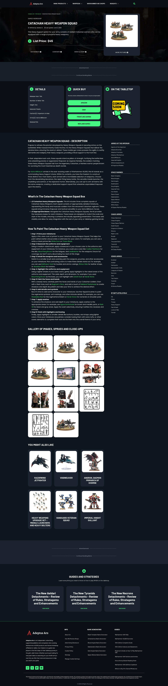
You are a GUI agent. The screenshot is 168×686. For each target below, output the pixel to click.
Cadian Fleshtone (93, 249)
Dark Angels (114, 181)
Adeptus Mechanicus (117, 155)
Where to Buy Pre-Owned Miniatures (126, 668)
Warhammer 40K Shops (96, 3)
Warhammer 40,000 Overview (124, 638)
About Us (68, 634)
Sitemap (67, 655)
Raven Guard (115, 194)
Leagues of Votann (117, 270)
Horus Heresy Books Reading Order (125, 660)
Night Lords (114, 233)
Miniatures (38, 14)
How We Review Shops (72, 638)
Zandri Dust (77, 277)
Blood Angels (115, 178)
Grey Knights (115, 186)
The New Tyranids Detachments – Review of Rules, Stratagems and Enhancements (84, 598)
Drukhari (113, 260)
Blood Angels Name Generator (97, 643)
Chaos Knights (115, 220)
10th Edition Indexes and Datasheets (126, 647)
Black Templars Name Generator (97, 634)
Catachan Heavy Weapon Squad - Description (57, 140)
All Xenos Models (116, 286)
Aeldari (113, 262)
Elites (113, 299)
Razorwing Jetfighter (40, 479)
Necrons (113, 273)
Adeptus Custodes (117, 152)
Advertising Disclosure (72, 643)
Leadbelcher (74, 251)
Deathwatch (115, 184)
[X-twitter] (32, 668)
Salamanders (115, 197)
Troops (113, 302)
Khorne (113, 231)
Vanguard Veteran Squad (66, 519)
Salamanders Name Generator (97, 647)
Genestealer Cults (116, 268)
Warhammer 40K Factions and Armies (126, 656)
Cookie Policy (69, 651)
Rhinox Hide (83, 264)
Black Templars (115, 176)
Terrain (113, 312)
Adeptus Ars (31, 14)
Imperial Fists (115, 189)
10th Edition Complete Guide (123, 643)
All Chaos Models (116, 249)
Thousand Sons (116, 241)
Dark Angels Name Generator (97, 651)
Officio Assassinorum (117, 163)
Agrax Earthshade (67, 304)
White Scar (55, 241)
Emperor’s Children (117, 228)
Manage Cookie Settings (72, 659)
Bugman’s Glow (58, 284)
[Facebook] (41, 668)
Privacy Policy (69, 647)
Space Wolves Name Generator (97, 655)
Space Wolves (115, 199)
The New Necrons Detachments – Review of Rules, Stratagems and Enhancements (122, 598)
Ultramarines (115, 202)
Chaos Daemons (116, 218)
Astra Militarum (37, 172)
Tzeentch (114, 244)
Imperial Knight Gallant (92, 519)
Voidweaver (66, 478)
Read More (46, 608)
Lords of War (115, 310)
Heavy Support (115, 304)
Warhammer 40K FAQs (121, 634)
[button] (134, 3)
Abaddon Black (39, 266)
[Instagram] (27, 668)
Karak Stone (89, 277)
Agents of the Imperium (118, 147)
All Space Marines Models (118, 207)
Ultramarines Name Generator (97, 638)
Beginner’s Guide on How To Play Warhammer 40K (128, 651)
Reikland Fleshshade (88, 284)
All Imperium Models (117, 165)
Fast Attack (114, 307)
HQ (112, 297)
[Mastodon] (37, 668)
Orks (112, 275)
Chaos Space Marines (117, 223)
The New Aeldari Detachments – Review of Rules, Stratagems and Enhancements (46, 598)
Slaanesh (114, 239)
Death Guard (115, 226)
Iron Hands (114, 191)
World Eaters (115, 247)
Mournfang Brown (45, 251)
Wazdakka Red (37, 297)
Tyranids (113, 281)
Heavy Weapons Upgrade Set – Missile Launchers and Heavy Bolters (40, 522)
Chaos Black (67, 241)
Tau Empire (114, 278)
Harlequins (114, 265)
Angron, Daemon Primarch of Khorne (92, 480)
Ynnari (113, 283)
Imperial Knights (116, 160)
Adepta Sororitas (116, 149)
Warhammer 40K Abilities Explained (126, 664)
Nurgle (113, 236)
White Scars (114, 205)
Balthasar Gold (47, 264)
